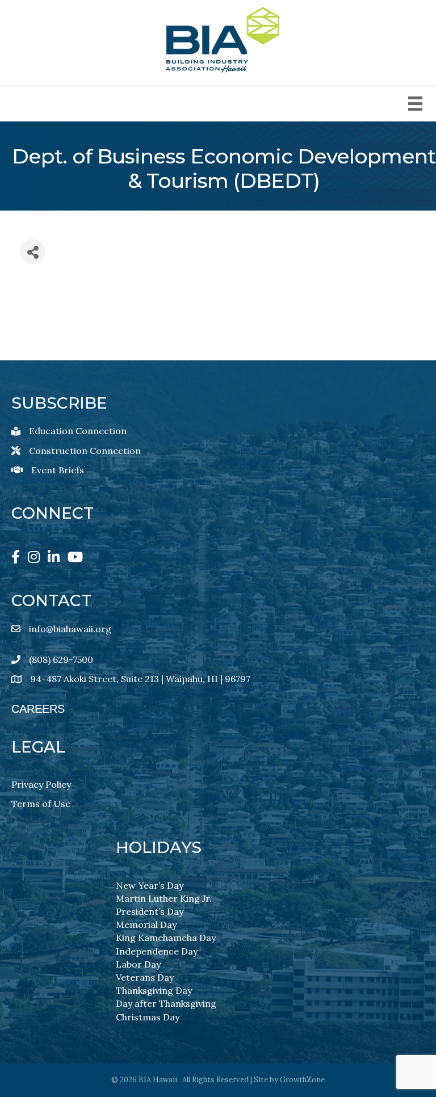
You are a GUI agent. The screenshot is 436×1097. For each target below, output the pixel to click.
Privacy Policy (41, 784)
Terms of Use (40, 803)
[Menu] (415, 104)
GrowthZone (302, 1080)
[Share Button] (32, 251)
